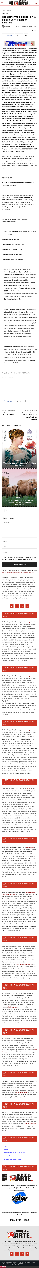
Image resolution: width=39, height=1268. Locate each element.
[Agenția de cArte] (3, 26)
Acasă (3, 10)
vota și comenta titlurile (24, 964)
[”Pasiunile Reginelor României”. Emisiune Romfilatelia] (19, 448)
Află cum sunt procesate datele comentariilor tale (18, 572)
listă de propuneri (14, 1007)
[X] (27, 606)
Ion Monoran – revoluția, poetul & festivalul (10, 413)
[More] (26, 35)
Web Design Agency (13, 1264)
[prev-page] (3, 510)
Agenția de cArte (12, 26)
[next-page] (6, 510)
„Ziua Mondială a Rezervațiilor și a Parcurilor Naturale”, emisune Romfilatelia (19, 502)
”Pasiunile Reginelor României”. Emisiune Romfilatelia (19, 464)
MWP (21, 1264)
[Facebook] (12, 606)
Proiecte (9, 10)
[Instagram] (17, 606)
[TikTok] (22, 606)
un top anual (30, 847)
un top (28, 622)
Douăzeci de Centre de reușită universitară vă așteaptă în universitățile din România (29, 416)
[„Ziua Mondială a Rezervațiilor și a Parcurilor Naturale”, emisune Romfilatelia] (19, 487)
